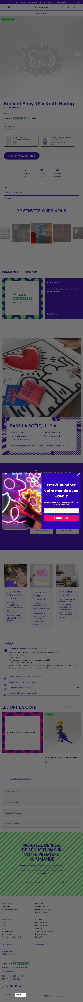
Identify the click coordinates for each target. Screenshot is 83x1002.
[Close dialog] (78, 474)
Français (18, 994)
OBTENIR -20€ (61, 518)
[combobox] (20, 995)
